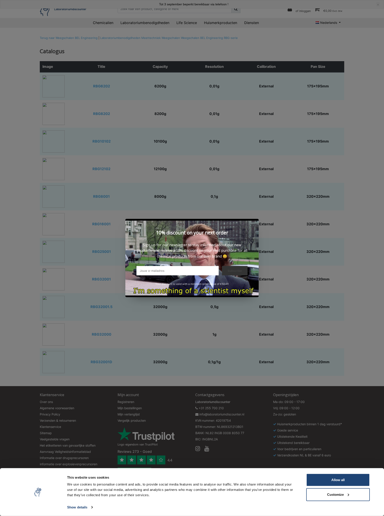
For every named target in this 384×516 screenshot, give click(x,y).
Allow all (338, 480)
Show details (77, 507)
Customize (335, 494)
